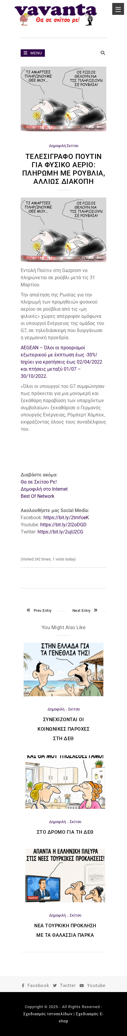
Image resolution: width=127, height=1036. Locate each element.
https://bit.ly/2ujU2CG (60, 532)
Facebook (38, 985)
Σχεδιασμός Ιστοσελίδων (47, 1014)
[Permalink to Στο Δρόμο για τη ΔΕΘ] (65, 807)
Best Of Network (37, 496)
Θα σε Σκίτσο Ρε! (39, 482)
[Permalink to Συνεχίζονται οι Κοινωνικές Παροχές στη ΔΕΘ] (63, 695)
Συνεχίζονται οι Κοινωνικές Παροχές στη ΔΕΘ (63, 729)
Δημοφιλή (57, 145)
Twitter (68, 985)
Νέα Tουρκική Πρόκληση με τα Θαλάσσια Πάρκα (65, 930)
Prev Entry (43, 610)
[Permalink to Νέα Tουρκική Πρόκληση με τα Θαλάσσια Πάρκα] (65, 901)
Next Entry (81, 610)
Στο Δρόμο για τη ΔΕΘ (65, 832)
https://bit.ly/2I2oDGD (63, 525)
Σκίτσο (72, 145)
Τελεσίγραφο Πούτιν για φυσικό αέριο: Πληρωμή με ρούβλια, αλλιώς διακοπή (63, 169)
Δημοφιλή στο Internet (44, 489)
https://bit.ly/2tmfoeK (66, 517)
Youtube (96, 985)
